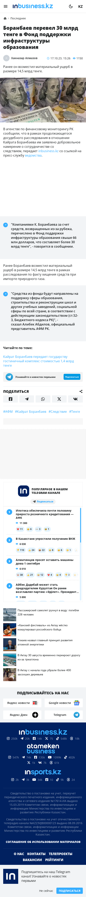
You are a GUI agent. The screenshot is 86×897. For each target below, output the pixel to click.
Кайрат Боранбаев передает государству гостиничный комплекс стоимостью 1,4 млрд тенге (38, 361)
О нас (19, 854)
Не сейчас (46, 891)
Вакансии (32, 860)
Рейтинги (54, 860)
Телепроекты (60, 854)
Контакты (36, 854)
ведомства (33, 155)
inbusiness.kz (48, 151)
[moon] (71, 6)
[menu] (5, 6)
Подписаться (69, 891)
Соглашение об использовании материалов (43, 842)
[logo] (38, 6)
